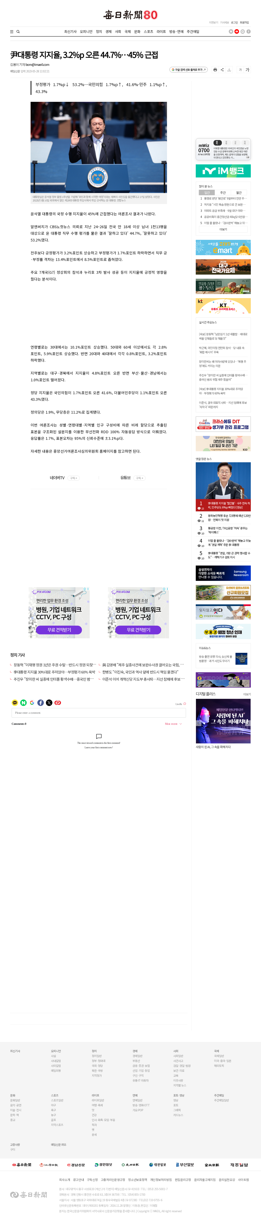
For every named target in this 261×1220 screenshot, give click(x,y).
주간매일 (193, 31)
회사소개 (64, 1179)
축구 (53, 1110)
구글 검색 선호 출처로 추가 (188, 70)
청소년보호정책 (137, 1179)
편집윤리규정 (183, 1179)
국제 (128, 31)
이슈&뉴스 (205, 648)
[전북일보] (212, 1165)
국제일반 (219, 1055)
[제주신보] (239, 1165)
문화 (137, 31)
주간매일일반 (221, 1100)
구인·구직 (138, 1075)
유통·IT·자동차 (140, 1080)
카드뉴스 (178, 1114)
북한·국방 (97, 1070)
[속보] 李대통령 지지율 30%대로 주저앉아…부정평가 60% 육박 (221, 391)
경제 (108, 31)
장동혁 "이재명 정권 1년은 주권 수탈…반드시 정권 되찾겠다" (57, 664)
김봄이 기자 (17, 64)
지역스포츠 (57, 1124)
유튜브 (131, 477)
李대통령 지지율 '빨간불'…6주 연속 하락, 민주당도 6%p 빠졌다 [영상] (229, 505)
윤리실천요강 (227, 1179)
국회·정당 (97, 1065)
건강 (94, 1114)
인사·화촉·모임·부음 (103, 1119)
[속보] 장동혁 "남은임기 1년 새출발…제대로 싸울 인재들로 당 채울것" (223, 336)
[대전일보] (157, 1165)
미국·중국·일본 (222, 1060)
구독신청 (92, 1179)
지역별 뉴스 (179, 1085)
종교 (12, 1119)
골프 (53, 1119)
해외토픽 (219, 1065)
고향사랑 (15, 1144)
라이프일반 (98, 1100)
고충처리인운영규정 (113, 1179)
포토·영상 (178, 1095)
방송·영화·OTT (141, 1105)
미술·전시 (15, 1110)
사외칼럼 (56, 1065)
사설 (53, 1055)
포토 (175, 1105)
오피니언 (86, 31)
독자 (94, 1124)
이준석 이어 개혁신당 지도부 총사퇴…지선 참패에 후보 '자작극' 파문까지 (154, 679)
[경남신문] (76, 1165)
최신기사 (70, 31)
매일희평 (56, 1070)
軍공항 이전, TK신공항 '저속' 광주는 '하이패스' (228, 530)
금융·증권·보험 (141, 1065)
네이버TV (63, 477)
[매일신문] (21, 1165)
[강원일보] (49, 1165)
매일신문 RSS (58, 1144)
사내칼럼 (56, 1060)
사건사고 (178, 1060)
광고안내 (78, 1179)
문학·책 (14, 1114)
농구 (53, 1114)
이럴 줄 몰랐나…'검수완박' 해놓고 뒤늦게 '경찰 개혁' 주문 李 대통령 (229, 543)
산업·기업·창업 (141, 1070)
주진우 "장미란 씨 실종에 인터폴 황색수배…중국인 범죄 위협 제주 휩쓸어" (66, 679)
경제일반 (137, 1055)
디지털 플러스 (206, 693)
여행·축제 (97, 1105)
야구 (53, 1105)
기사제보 (224, 22)
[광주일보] (130, 1164)
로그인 (234, 22)
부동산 (136, 1060)
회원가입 (244, 22)
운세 (94, 1134)
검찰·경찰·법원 (181, 1065)
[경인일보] (103, 1165)
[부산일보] (185, 1165)
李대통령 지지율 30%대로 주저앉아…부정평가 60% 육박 (54, 672)
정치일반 (97, 1055)
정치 (99, 31)
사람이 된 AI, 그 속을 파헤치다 (213, 747)
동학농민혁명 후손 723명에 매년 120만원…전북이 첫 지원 (229, 518)
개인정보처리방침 (161, 1179)
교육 (175, 1075)
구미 (12, 1149)
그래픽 (177, 1110)
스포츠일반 (57, 1100)
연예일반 (137, 1100)
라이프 (161, 31)
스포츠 (148, 31)
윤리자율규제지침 (205, 1179)
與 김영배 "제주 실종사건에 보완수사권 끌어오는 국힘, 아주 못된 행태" (152, 664)
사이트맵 (243, 1179)
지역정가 (97, 1075)
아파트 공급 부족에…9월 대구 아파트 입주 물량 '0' (231, 211)
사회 (118, 31)
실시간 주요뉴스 (208, 322)
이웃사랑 (178, 1080)
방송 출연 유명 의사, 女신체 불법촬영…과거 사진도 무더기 (215, 658)
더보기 (247, 694)
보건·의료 (178, 1070)
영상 (175, 1100)
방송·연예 (176, 31)
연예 (135, 1095)
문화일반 (15, 1100)
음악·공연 (15, 1105)
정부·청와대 (98, 1060)
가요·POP (138, 1110)
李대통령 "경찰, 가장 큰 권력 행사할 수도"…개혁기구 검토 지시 (229, 555)
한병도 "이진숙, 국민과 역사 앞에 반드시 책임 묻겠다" (140, 672)
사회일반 (178, 1055)
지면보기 (213, 22)
